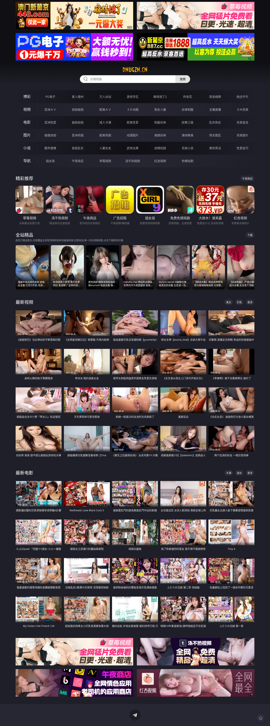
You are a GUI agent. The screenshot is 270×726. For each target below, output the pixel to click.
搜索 (183, 79)
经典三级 (187, 122)
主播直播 (215, 110)
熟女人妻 (160, 110)
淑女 (239, 473)
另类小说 (187, 148)
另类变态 (242, 122)
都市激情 (50, 148)
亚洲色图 (78, 135)
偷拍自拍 (78, 122)
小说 (27, 148)
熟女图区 (215, 135)
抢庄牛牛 (242, 97)
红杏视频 (160, 161)
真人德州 (78, 97)
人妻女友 (105, 148)
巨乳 (239, 302)
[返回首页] (260, 718)
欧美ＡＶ (105, 110)
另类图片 (242, 135)
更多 (250, 302)
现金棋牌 (215, 97)
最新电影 (24, 473)
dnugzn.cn (135, 69)
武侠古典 (132, 148)
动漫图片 (132, 135)
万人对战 (105, 97)
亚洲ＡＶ (50, 110)
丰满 (228, 473)
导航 (27, 160)
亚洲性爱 (50, 122)
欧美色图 (105, 135)
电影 (27, 122)
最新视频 (24, 302)
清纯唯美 (187, 135)
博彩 (27, 96)
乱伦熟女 (215, 122)
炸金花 (187, 97)
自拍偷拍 (78, 110)
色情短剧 (187, 161)
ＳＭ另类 (242, 110)
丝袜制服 (187, 110)
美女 (228, 302)
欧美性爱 (132, 122)
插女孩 (50, 161)
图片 (27, 135)
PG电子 (50, 97)
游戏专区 (132, 97)
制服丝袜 (160, 122)
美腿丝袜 (160, 135)
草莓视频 (105, 161)
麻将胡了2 (160, 97)
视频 (27, 109)
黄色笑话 (215, 148)
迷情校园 (160, 148)
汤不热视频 (132, 161)
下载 (250, 235)
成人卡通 (105, 122)
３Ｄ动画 (132, 110)
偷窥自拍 (50, 135)
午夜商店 (78, 161)
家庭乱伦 (78, 148)
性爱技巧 (242, 148)
